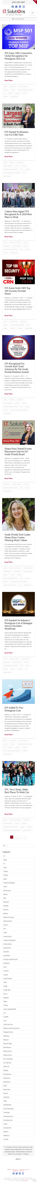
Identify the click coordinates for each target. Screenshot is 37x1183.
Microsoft (6, 1039)
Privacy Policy (24, 1169)
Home (9, 1169)
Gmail (5, 982)
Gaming (5, 974)
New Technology (8, 1059)
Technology (6, 1112)
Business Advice (7, 921)
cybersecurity (14, 321)
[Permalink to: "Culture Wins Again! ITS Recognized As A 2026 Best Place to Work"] (18, 195)
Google (5, 986)
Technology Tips (7, 1120)
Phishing (5, 1070)
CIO (4, 928)
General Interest (7, 978)
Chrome (5, 925)
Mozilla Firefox (7, 1055)
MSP (4, 93)
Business (12, 162)
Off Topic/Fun (7, 1062)
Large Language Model (9, 1009)
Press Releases (7, 1074)
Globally (5, 89)
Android (5, 875)
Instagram (6, 997)
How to (5, 993)
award (5, 86)
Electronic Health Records (10, 959)
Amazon (5, 871)
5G (4, 856)
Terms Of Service (18, 1170)
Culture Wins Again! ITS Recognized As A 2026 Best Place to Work (18, 214)
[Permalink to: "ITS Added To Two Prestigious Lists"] (18, 691)
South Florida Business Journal (11, 172)
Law (4, 1013)
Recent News (6, 1089)
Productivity (6, 1078)
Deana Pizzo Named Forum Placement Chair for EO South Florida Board (18, 451)
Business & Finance (8, 917)
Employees (6, 963)
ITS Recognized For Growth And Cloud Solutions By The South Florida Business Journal (17, 367)
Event (5, 967)
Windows (5, 1131)
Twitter (5, 1124)
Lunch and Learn (8, 1024)
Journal (24, 166)
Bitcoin (5, 894)
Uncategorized (7, 1127)
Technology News (8, 1116)
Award (5, 886)
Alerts (5, 867)
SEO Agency (25, 1180)
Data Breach (6, 955)
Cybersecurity (7, 947)
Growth (13, 89)
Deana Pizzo (13, 86)
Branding (5, 905)
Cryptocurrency (7, 936)
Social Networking (8, 1108)
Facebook (6, 970)
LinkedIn (5, 1016)
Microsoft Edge (7, 1043)
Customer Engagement (9, 940)
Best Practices (7, 890)
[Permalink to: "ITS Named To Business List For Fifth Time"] (18, 116)
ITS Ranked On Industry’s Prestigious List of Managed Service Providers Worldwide (18, 624)
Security (17, 93)
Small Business (7, 1104)
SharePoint (6, 1097)
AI (4, 863)
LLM (4, 1020)
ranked (10, 93)
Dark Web (6, 951)
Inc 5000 (12, 574)
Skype (5, 1101)
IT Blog (5, 1005)
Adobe (5, 859)
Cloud (5, 932)
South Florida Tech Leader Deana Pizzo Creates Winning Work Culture (17, 537)
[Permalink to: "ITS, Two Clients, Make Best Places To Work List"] (18, 773)
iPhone (5, 1001)
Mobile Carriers (7, 1051)
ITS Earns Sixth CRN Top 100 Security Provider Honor (17, 291)
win (24, 172)
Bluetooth (6, 902)
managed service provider (25, 89)
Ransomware (6, 1082)
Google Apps (6, 990)
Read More (9, 80)
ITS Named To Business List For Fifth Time (16, 133)
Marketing (6, 1036)
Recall (5, 1085)
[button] (32, 13)
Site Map (15, 1169)
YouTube (5, 1139)
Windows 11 (6, 1135)
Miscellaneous (7, 1047)
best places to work (15, 242)
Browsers (5, 909)
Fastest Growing (23, 86)
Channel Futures (28, 568)
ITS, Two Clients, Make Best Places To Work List (17, 791)
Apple (5, 879)
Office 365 (6, 1066)
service (25, 93)
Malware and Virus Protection (11, 1028)
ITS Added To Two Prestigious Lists (14, 709)
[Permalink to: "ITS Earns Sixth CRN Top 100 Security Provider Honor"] (18, 272)
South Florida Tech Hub (9, 585)
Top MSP (5, 96)
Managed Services (8, 1032)
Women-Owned (14, 96)
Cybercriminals (7, 944)
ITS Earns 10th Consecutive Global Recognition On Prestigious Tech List (18, 56)
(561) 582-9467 (18, 2)
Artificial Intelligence (9, 882)
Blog (4, 898)
